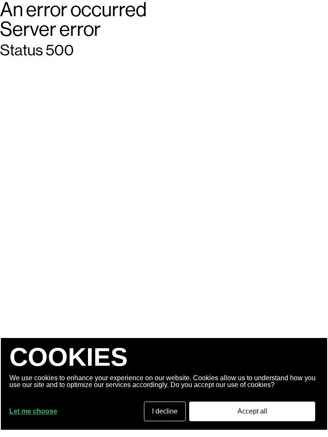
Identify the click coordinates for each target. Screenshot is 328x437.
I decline (165, 411)
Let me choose (33, 411)
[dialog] (164, 384)
